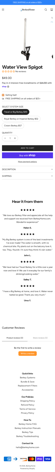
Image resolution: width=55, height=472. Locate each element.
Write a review (27, 353)
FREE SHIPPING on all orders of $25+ (27, 2)
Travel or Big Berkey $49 (15, 112)
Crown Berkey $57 (13, 125)
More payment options (27, 162)
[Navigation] (3, 10)
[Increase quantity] (15, 138)
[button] (8, 71)
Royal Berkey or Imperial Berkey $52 (21, 119)
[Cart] (52, 10)
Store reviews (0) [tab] (40, 338)
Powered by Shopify (27, 468)
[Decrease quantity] (5, 138)
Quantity (7, 133)
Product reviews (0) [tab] (15, 338)
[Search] (46, 10)
